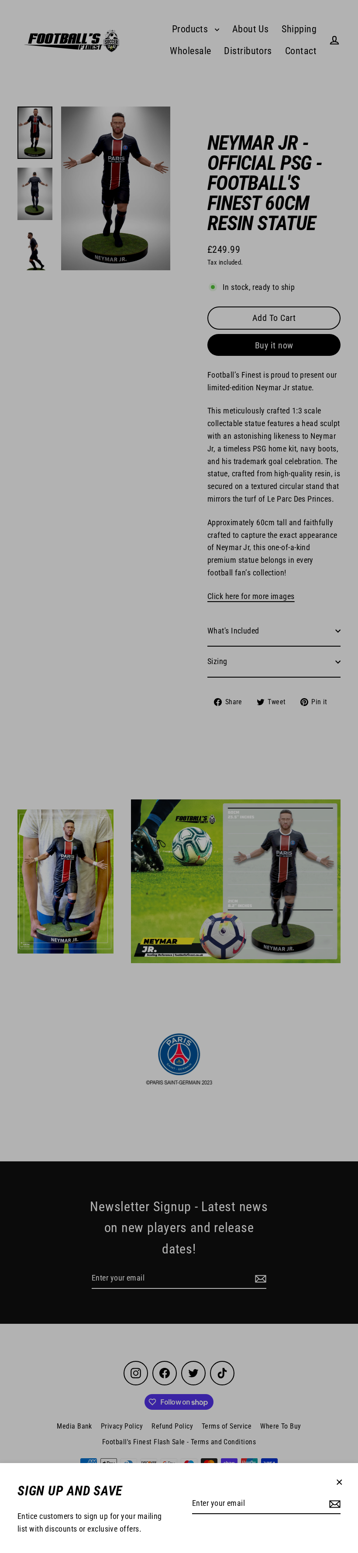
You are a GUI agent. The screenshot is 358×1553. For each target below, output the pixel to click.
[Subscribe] (334, 1504)
